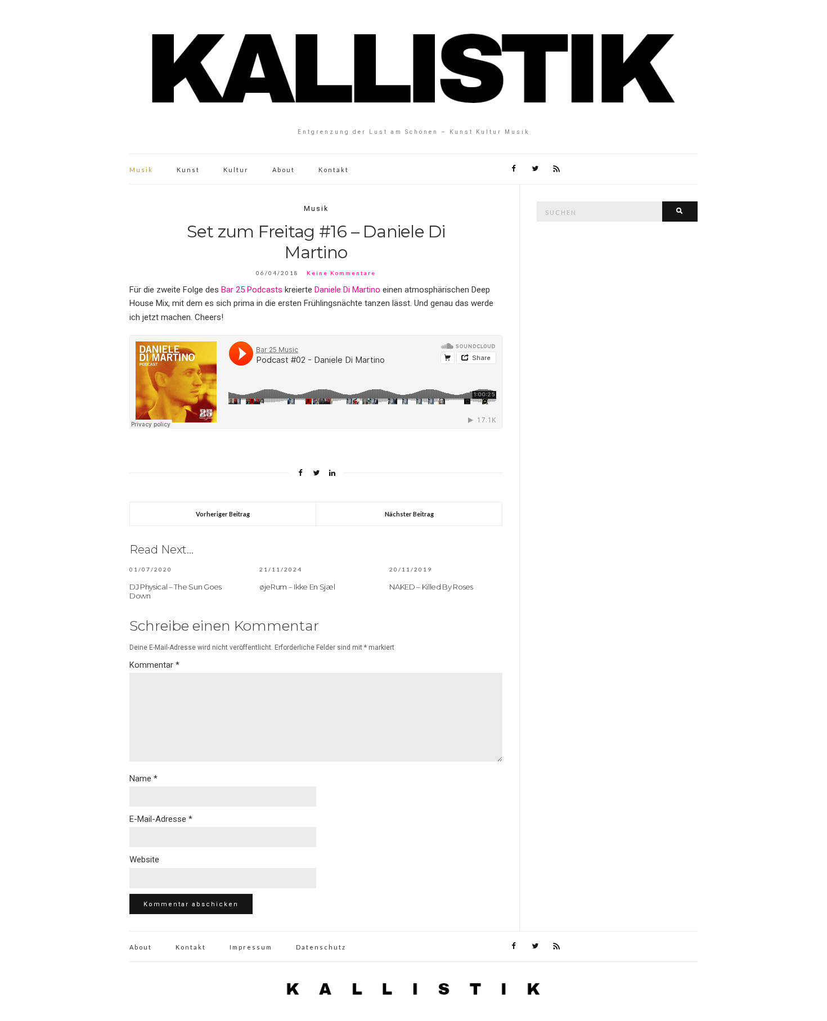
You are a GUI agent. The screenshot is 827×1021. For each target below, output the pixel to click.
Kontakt (333, 169)
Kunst (188, 169)
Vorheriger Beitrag (223, 514)
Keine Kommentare (341, 272)
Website (144, 859)
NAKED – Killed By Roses (431, 586)
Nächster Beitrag (409, 514)
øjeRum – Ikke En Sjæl (297, 586)
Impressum (251, 947)
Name (143, 778)
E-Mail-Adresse (160, 819)
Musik (141, 169)
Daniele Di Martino (347, 290)
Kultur (236, 169)
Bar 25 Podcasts (251, 290)
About (283, 169)
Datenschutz (321, 947)
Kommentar (154, 665)
